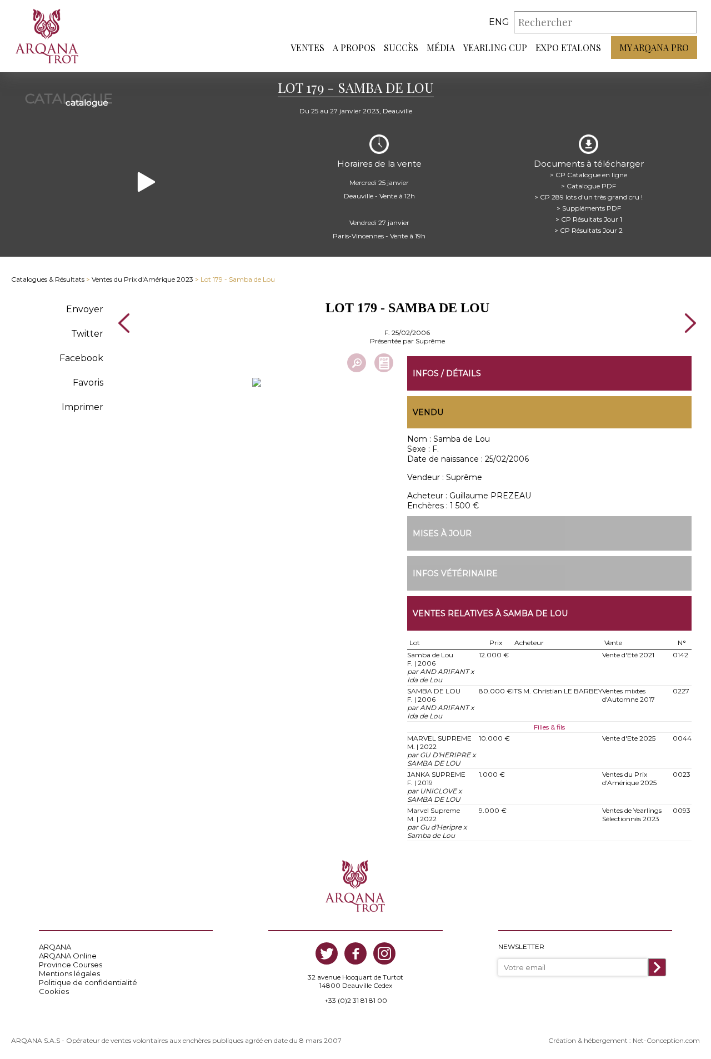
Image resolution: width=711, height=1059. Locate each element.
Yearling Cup (495, 47)
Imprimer (82, 407)
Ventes (307, 47)
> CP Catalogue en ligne (588, 175)
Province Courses (70, 964)
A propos (354, 47)
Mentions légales (69, 973)
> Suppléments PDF (589, 208)
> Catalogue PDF (588, 186)
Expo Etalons (568, 47)
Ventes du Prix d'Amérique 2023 (142, 279)
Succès (401, 47)
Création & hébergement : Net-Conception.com (624, 1040)
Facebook (81, 358)
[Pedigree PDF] (383, 362)
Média (441, 47)
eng (499, 22)
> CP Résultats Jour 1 (588, 219)
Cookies (54, 991)
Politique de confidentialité (88, 982)
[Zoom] (356, 362)
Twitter (87, 333)
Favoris (88, 382)
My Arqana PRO (654, 47)
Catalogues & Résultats (47, 279)
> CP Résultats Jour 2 (588, 230)
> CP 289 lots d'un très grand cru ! (588, 197)
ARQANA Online (68, 955)
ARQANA (55, 946)
